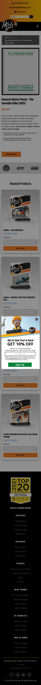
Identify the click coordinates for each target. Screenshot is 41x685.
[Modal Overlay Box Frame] (20, 342)
